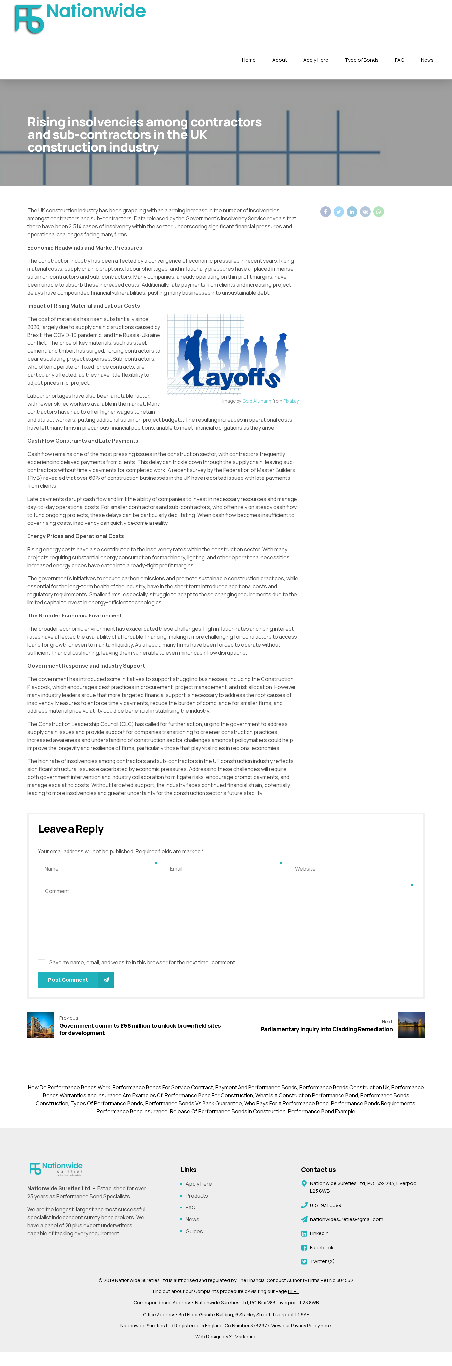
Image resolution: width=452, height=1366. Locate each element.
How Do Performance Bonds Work (69, 1087)
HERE (293, 1291)
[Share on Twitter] (339, 211)
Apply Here (315, 59)
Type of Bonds (362, 59)
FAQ (399, 59)
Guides (194, 1231)
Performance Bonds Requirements (373, 1103)
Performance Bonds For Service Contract (163, 1087)
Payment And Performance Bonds (256, 1087)
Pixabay (291, 401)
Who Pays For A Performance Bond (286, 1103)
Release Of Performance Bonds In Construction (228, 1111)
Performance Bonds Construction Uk (344, 1087)
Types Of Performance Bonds (106, 1103)
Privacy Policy (305, 1325)
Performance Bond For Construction (209, 1095)
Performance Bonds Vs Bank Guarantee (193, 1103)
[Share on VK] (365, 211)
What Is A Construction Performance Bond (306, 1095)
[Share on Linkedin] (352, 211)
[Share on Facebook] (325, 211)
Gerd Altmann (256, 401)
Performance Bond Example (321, 1111)
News (427, 59)
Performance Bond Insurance (132, 1111)
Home (249, 59)
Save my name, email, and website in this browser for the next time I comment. (142, 962)
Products (197, 1195)
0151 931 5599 (411, 18)
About (279, 59)
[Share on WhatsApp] (378, 211)
